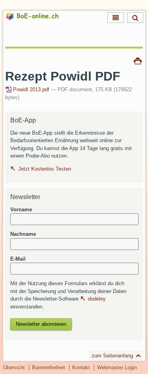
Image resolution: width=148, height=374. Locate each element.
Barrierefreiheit (48, 367)
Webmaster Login (117, 367)
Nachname (23, 234)
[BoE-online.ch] (39, 25)
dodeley (97, 299)
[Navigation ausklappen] (115, 17)
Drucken (138, 60)
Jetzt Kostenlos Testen (44, 169)
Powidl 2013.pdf (31, 89)
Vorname (21, 209)
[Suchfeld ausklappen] (135, 17)
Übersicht (14, 367)
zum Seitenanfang (112, 356)
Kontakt (81, 367)
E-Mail (18, 259)
